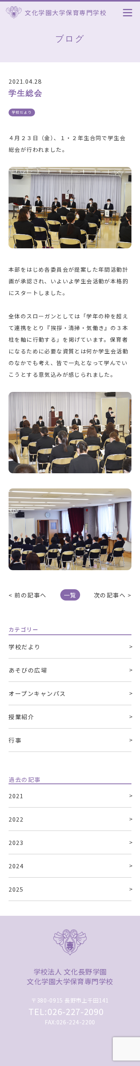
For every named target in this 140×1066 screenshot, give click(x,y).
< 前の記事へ (28, 595)
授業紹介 (21, 717)
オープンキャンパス (37, 693)
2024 (16, 866)
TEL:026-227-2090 (65, 1011)
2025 (16, 889)
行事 (15, 740)
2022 (16, 819)
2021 (16, 796)
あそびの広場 (28, 670)
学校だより (25, 647)
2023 (16, 842)
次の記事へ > (113, 595)
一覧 (70, 595)
